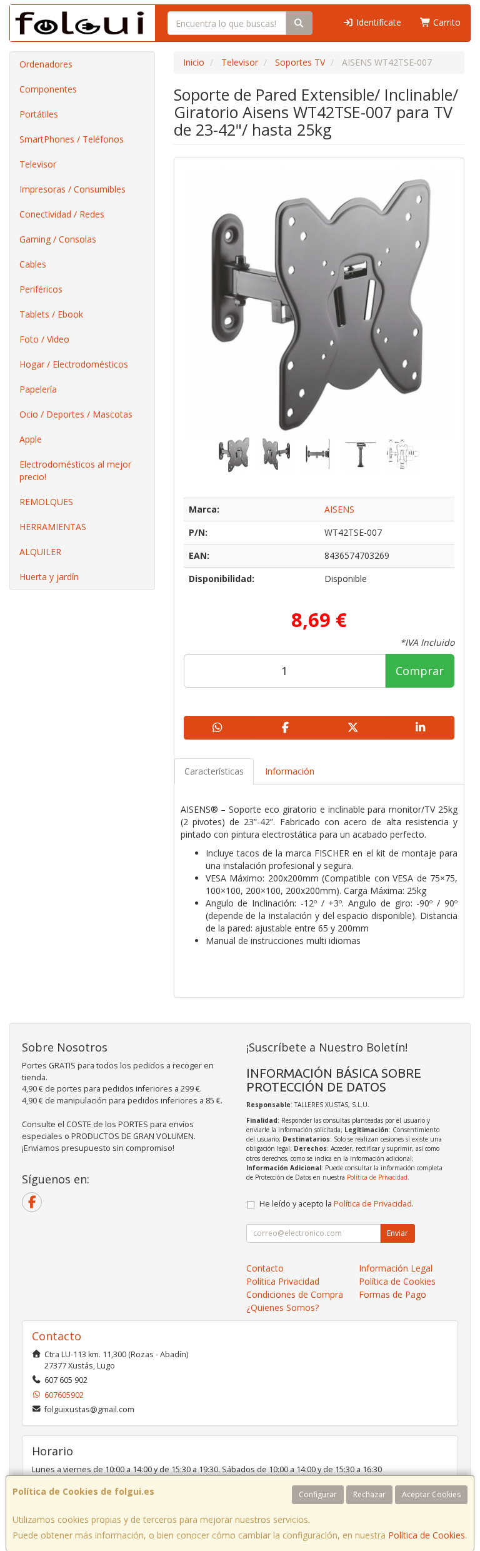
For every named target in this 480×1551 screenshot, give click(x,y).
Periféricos (40, 289)
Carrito (446, 22)
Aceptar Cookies (431, 1494)
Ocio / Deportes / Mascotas (75, 414)
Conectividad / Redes (61, 214)
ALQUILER (40, 552)
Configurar (318, 1494)
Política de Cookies (426, 1535)
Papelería (38, 389)
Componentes (48, 89)
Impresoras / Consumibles (72, 189)
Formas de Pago (392, 1294)
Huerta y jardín (49, 577)
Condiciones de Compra (294, 1294)
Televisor (37, 164)
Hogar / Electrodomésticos (73, 364)
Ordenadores (45, 64)
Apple (30, 439)
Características (214, 771)
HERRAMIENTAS (52, 527)
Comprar (420, 670)
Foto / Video (44, 339)
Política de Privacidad (377, 1177)
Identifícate (377, 22)
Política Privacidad (282, 1281)
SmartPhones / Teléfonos (71, 139)
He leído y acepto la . (336, 1203)
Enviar (397, 1233)
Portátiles (38, 114)
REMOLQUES (46, 502)
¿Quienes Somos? (282, 1307)
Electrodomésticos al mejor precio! (75, 470)
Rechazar (369, 1494)
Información (289, 771)
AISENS (339, 509)
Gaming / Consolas (57, 239)
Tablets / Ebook (51, 314)
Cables (32, 264)
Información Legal (395, 1268)
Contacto (265, 1268)
